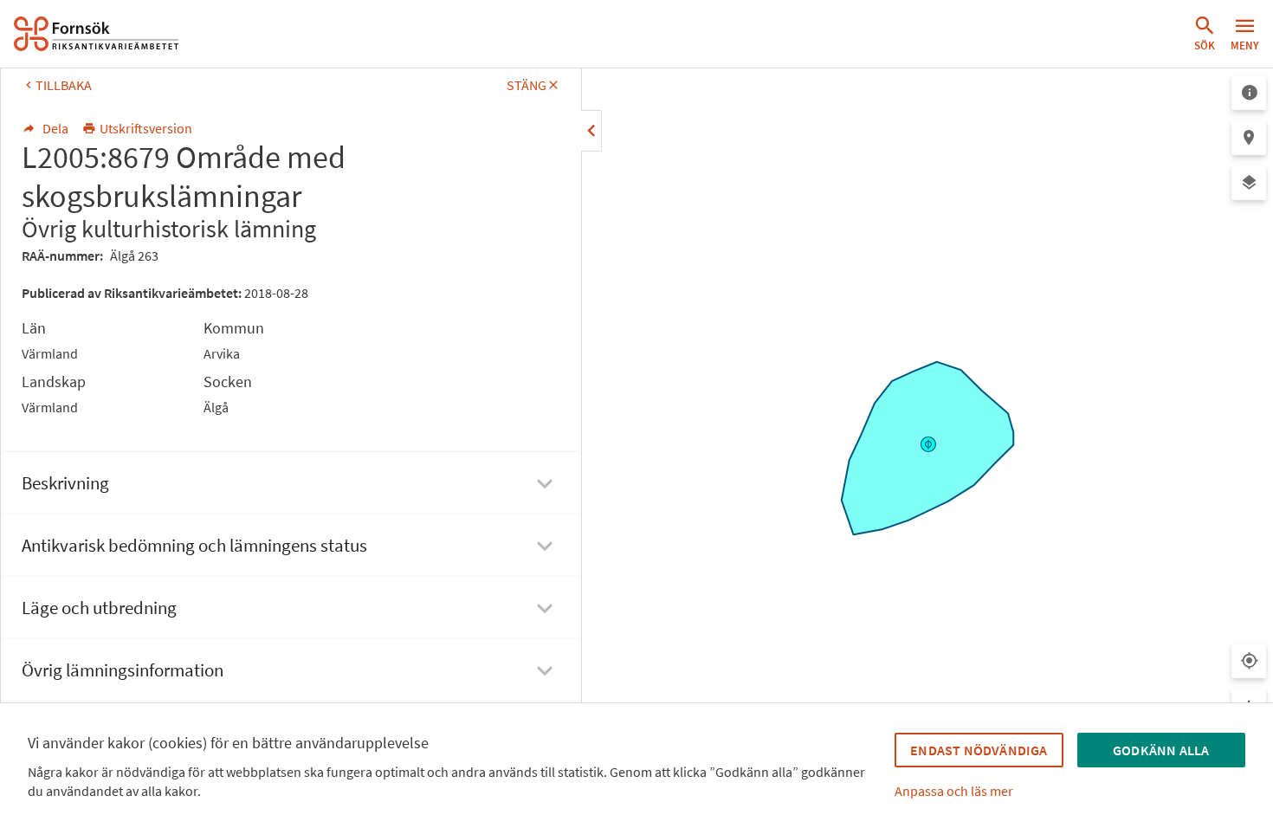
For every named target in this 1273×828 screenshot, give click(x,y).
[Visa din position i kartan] (1248, 661)
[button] (1204, 34)
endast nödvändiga (978, 750)
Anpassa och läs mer (954, 790)
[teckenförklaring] (1248, 92)
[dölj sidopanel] (591, 131)
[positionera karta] (1248, 137)
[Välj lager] (1248, 182)
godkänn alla (1161, 750)
